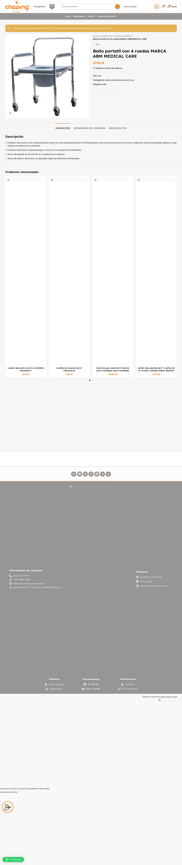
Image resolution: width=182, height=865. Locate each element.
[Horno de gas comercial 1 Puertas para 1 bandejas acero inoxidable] (112, 272)
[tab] (63, 127)
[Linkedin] (96, 474)
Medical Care (106, 36)
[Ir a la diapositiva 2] (92, 380)
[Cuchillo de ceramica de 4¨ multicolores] (69, 272)
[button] (13, 859)
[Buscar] (117, 6)
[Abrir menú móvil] (52, 6)
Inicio (95, 36)
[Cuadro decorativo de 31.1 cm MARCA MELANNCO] (26, 272)
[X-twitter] (102, 474)
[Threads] (91, 474)
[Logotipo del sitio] (17, 6)
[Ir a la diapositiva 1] (89, 380)
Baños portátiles (123, 36)
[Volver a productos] (97, 44)
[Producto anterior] (94, 44)
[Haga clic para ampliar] (10, 113)
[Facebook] (79, 474)
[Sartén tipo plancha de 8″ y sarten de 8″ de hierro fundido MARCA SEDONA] (156, 272)
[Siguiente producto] (100, 44)
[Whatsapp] (73, 474)
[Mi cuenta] (156, 6)
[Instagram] (85, 474)
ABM (104, 84)
